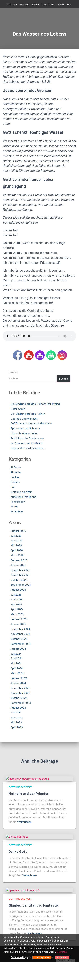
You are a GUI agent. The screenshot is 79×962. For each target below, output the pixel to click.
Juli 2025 (16, 594)
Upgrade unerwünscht (24, 418)
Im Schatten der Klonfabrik (27, 443)
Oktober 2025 (19, 579)
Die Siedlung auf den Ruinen (28, 413)
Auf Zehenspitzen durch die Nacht (31, 423)
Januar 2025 (18, 624)
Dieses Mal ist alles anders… (28, 448)
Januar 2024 (18, 683)
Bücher (35, 4)
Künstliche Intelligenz (23, 496)
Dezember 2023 (20, 687)
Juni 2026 (16, 540)
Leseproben (47, 4)
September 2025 (21, 584)
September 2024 (21, 643)
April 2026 (17, 550)
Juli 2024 (16, 653)
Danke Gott (18, 852)
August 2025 (18, 589)
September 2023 (21, 702)
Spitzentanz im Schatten (25, 428)
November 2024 (20, 633)
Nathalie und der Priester (29, 794)
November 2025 (20, 574)
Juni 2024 (16, 658)
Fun (69, 4)
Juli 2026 (16, 535)
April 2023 (17, 727)
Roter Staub (18, 408)
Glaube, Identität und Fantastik (33, 905)
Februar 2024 (19, 678)
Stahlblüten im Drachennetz (27, 438)
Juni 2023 (16, 717)
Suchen (14, 372)
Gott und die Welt (21, 491)
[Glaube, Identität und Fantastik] (23, 890)
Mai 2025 (16, 604)
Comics (60, 4)
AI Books (16, 467)
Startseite (12, 4)
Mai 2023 (16, 722)
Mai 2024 (16, 663)
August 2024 (18, 648)
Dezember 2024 (20, 629)
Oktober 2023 (19, 697)
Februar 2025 (19, 619)
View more (61, 952)
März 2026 (17, 555)
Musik (14, 506)
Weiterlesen (24, 821)
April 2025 (17, 609)
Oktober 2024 (19, 638)
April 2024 (17, 668)
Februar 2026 (19, 560)
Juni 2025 (16, 599)
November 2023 (20, 692)
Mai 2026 (16, 545)
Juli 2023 (16, 712)
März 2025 (17, 614)
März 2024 (17, 673)
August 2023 (18, 707)
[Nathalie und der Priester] (27, 778)
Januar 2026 (18, 565)
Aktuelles (24, 4)
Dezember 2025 (20, 570)
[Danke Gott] (17, 836)
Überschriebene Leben (24, 433)
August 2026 (18, 530)
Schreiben (17, 511)
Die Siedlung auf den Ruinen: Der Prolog (35, 403)
